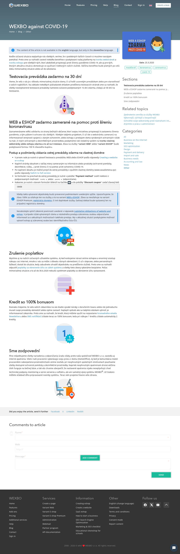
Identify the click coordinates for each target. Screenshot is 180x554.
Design (127, 149)
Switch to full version (40, 173)
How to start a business (87, 515)
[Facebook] (145, 505)
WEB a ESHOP (73, 197)
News (126, 164)
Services (48, 498)
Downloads (114, 507)
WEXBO (15, 498)
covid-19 (146, 72)
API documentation (51, 532)
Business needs (131, 158)
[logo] (19, 5)
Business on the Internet (135, 140)
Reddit (80, 411)
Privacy (112, 515)
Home (12, 503)
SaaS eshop (81, 511)
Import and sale (131, 155)
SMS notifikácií (34, 316)
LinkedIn (70, 411)
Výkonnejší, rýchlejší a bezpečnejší (140, 117)
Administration (49, 519)
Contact (12, 532)
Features (13, 507)
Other (126, 168)
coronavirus (160, 67)
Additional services (18, 519)
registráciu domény (42, 200)
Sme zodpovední (131, 101)
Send (161, 474)
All (125, 137)
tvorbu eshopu (16, 62)
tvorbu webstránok (105, 59)
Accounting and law (133, 161)
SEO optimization (132, 146)
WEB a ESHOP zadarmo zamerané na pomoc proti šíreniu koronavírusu (147, 89)
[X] (151, 505)
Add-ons (13, 511)
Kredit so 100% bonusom (135, 97)
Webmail (46, 524)
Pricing (12, 515)
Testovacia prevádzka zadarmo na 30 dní (143, 85)
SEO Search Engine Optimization (85, 521)
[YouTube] (158, 505)
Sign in (12, 536)
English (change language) (121, 503)
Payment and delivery (134, 152)
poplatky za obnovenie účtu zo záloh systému (40, 267)
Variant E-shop (49, 511)
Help (11, 524)
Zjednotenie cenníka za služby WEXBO (142, 114)
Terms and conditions (119, 511)
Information (85, 498)
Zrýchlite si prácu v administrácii (139, 124)
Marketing (128, 143)
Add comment (90, 457)
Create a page (49, 503)
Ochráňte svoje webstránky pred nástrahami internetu (149, 120)
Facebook (55, 411)
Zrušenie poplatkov (133, 93)
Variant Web (48, 507)
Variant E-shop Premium (53, 515)
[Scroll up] (166, 505)
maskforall (131, 67)
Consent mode (116, 519)
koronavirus (145, 67)
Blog (11, 528)
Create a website (84, 507)
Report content (116, 524)
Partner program (50, 528)
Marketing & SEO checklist (88, 526)
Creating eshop (83, 503)
